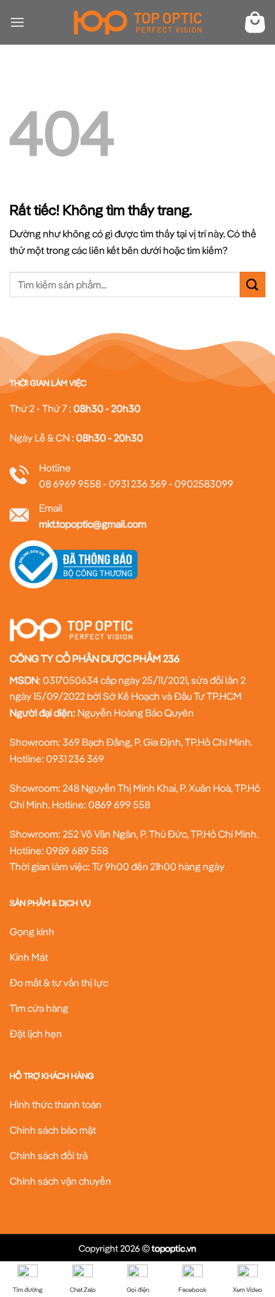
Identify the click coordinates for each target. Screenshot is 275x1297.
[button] (17, 22)
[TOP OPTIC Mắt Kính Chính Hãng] (137, 22)
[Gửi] (252, 284)
